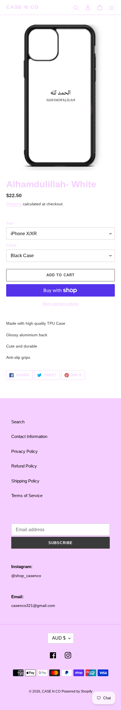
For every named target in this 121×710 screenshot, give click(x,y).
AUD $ (59, 638)
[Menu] (111, 7)
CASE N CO (22, 7)
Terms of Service (26, 495)
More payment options (60, 304)
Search (17, 421)
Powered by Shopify (77, 691)
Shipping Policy (25, 480)
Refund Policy (24, 466)
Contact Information (29, 436)
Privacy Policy (24, 451)
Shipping (14, 204)
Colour (11, 245)
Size (10, 223)
